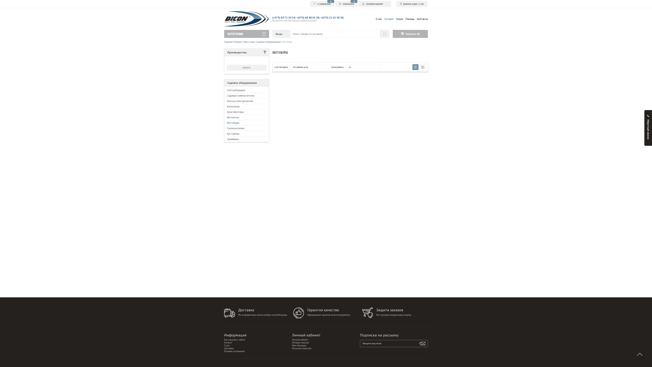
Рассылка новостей (301, 348)
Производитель (237, 52)
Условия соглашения (234, 351)
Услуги (399, 19)
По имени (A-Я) (300, 67)
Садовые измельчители (240, 95)
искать (247, 67)
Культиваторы (235, 111)
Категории (235, 34)
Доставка (229, 348)
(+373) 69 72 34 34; (284, 17)
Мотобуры (233, 122)
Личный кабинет (300, 339)
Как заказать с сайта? (234, 339)
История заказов (300, 342)
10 (350, 67)
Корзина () (413, 34)
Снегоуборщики (236, 90)
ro (422, 4)
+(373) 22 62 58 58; (332, 17)
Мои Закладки (299, 345)
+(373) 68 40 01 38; (308, 17)
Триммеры (233, 139)
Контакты (422, 19)
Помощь (410, 19)
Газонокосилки (235, 128)
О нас (379, 19)
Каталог (389, 19)
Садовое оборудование (242, 82)
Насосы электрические (240, 101)
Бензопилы (233, 106)
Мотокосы (233, 117)
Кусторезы (233, 133)
